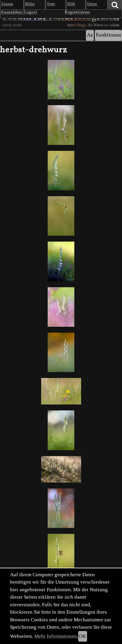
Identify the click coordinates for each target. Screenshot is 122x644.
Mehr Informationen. (56, 636)
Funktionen (108, 35)
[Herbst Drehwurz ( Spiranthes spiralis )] (61, 125)
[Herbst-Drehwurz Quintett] (61, 391)
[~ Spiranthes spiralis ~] (61, 352)
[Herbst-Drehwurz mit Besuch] (61, 430)
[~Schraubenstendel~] (61, 553)
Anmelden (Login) (19, 12)
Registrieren (77, 12)
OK (82, 636)
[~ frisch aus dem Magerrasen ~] (61, 469)
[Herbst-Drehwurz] (61, 79)
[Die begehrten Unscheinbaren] (61, 307)
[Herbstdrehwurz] (61, 216)
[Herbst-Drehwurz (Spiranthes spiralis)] (61, 261)
